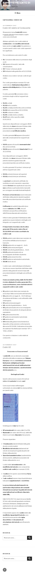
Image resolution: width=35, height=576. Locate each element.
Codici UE (7, 347)
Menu (18, 13)
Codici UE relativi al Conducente (16, 28)
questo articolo (9, 34)
